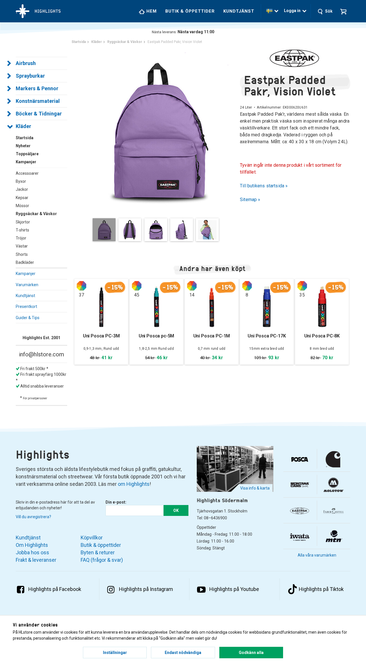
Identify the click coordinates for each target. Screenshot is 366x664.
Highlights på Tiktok (321, 589)
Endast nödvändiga (183, 652)
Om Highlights (32, 545)
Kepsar (22, 197)
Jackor (22, 189)
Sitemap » (250, 199)
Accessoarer (27, 173)
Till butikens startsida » (264, 185)
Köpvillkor (92, 538)
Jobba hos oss (32, 552)
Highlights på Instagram (146, 589)
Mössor (22, 205)
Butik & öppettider (190, 11)
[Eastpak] (295, 58)
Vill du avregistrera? (33, 516)
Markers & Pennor (37, 88)
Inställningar (115, 652)
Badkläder (25, 262)
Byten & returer (98, 552)
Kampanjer (25, 273)
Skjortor (23, 222)
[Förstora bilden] (157, 130)
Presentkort (26, 306)
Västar (22, 246)
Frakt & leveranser (36, 560)
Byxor (21, 181)
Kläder (23, 126)
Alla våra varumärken (317, 555)
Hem (151, 11)
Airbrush (26, 63)
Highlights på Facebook (54, 589)
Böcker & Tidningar (39, 114)
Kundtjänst (238, 11)
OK (176, 510)
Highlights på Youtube (234, 589)
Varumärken (27, 284)
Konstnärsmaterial (38, 101)
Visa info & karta (255, 488)
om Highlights (134, 484)
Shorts (22, 254)
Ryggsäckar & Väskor (36, 213)
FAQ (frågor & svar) (102, 560)
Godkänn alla (251, 652)
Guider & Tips (27, 317)
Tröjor (21, 238)
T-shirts (22, 230)
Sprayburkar (30, 76)
